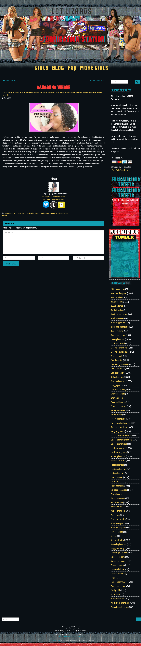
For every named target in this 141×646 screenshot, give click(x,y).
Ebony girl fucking (118, 402)
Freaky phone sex (56, 92)
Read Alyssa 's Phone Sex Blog (54, 199)
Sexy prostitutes (117, 540)
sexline (4, 215)
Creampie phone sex (119, 347)
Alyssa (5, 92)
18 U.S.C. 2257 (66, 637)
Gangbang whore (81, 92)
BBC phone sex (117, 301)
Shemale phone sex (118, 544)
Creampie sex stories (119, 351)
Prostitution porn (118, 527)
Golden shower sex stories (121, 435)
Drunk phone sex (118, 393)
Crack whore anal (27, 92)
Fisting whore (116, 414)
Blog (58, 68)
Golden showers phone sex (121, 439)
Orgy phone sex (117, 494)
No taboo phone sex (119, 489)
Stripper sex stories (118, 561)
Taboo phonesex (117, 565)
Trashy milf (115, 590)
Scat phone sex (117, 531)
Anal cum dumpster (119, 293)
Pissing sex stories (118, 519)
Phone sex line (117, 502)
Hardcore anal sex (118, 448)
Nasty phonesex (117, 485)
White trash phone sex (120, 602)
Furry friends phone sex (120, 423)
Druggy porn (47, 92)
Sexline (7, 95)
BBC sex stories (117, 305)
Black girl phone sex (15, 92)
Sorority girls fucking (119, 552)
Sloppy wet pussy (117, 548)
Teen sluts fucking (118, 573)
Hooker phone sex (118, 456)
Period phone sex (118, 498)
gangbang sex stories (47, 213)
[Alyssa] (53, 186)
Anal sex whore (117, 297)
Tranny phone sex (118, 586)
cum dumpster (10, 213)
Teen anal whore (117, 569)
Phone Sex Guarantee (75, 637)
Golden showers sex (119, 443)
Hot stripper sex (117, 464)
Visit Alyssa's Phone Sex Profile (53, 196)
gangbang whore (62, 213)
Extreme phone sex (118, 406)
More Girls (94, 68)
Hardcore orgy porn (119, 452)
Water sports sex (117, 598)
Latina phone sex (118, 473)
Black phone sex (117, 318)
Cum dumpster (37, 92)
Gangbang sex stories (69, 92)
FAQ (72, 68)
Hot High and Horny (96, 80)
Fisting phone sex (118, 410)
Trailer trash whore (118, 582)
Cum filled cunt (117, 368)
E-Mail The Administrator (55, 640)
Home (60, 637)
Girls (42, 68)
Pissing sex (115, 515)
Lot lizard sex (116, 481)
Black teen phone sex (119, 326)
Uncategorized (116, 594)
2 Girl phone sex (117, 289)
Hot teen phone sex (119, 469)
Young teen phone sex (120, 607)
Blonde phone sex (118, 335)
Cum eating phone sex (120, 364)
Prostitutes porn (117, 523)
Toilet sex (114, 577)
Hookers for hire (117, 460)
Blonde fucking (117, 331)
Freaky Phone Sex (11, 80)
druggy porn (20, 213)
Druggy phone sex (118, 381)
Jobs (83, 637)
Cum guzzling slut (118, 372)
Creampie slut (116, 356)
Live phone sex (91, 92)
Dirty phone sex (117, 377)
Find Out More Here (120, 170)
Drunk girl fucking (118, 389)
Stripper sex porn (118, 556)
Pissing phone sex (118, 510)
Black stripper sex (118, 322)
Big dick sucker (117, 310)
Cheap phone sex (117, 339)
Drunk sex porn (117, 397)
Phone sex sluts (117, 506)
